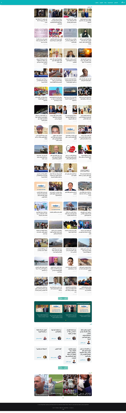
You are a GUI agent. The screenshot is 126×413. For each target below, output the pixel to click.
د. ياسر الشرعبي (83, 359)
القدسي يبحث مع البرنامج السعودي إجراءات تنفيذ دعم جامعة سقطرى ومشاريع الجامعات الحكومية (71, 315)
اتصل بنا (54, 407)
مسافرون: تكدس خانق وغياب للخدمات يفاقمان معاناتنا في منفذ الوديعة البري (85, 213)
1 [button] (65, 320)
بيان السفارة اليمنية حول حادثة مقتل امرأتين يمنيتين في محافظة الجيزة (85, 175)
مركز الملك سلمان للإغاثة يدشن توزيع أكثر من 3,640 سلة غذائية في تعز (85, 193)
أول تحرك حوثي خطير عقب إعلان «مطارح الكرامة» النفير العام (85, 79)
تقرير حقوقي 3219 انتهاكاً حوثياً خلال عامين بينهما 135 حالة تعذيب (41, 20)
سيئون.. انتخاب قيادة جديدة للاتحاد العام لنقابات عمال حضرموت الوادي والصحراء (71, 20)
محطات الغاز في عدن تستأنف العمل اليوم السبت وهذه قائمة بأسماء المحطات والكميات (70, 213)
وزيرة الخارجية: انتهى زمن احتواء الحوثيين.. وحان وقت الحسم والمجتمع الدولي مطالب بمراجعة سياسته (85, 41)
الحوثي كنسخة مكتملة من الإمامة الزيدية (42, 330)
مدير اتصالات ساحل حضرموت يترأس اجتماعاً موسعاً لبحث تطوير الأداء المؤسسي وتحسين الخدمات (41, 288)
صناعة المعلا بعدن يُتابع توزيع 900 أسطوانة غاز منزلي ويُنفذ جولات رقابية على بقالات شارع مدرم (70, 289)
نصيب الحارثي (82, 342)
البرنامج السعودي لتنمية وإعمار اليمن (83, 303)
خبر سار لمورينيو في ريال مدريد (41, 394)
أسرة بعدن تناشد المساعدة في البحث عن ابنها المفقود (71, 267)
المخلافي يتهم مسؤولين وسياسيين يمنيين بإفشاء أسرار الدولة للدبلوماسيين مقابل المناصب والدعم (56, 138)
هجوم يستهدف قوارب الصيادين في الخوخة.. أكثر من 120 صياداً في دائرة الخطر (41, 268)
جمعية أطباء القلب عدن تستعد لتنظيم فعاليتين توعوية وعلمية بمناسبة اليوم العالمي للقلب (70, 157)
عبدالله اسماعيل (39, 338)
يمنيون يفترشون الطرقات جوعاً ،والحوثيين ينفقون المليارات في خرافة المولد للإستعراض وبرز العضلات (71, 353)
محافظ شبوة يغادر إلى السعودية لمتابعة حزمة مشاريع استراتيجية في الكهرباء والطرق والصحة (70, 80)
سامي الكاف (68, 338)
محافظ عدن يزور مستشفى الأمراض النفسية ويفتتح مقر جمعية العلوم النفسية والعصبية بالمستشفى (56, 21)
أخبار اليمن (116, 2)
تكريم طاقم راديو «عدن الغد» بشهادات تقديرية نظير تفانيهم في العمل (85, 232)
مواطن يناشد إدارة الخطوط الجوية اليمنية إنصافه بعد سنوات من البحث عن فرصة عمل (56, 98)
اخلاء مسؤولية (61, 407)
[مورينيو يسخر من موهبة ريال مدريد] (56, 385)
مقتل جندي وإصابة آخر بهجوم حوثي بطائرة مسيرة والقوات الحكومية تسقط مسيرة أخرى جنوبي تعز (41, 61)
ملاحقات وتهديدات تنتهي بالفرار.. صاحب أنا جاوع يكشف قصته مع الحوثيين (85, 268)
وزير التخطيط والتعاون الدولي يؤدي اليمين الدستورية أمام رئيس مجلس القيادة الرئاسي (85, 117)
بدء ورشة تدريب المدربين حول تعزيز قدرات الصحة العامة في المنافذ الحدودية (41, 80)
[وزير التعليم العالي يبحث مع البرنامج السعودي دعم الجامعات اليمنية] (84, 309)
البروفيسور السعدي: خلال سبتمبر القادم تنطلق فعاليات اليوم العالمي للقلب (56, 60)
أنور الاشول (39, 357)
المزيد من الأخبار (63, 298)
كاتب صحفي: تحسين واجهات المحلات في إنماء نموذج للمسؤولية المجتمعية (85, 250)
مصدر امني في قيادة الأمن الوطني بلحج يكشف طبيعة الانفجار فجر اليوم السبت (57, 250)
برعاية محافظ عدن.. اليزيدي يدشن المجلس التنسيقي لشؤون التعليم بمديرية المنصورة (56, 193)
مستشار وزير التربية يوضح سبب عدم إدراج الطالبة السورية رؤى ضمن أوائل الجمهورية (70, 117)
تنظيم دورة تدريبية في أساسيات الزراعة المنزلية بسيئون (70, 231)
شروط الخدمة (57, 407)
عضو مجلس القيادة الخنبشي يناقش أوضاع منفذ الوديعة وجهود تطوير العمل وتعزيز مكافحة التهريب (42, 194)
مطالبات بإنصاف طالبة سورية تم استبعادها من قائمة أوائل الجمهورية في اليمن (56, 117)
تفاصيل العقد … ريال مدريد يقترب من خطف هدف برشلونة (85, 393)
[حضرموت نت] (123, 2)
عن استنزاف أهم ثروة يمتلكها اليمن (56, 330)
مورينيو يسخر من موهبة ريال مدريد (56, 393)
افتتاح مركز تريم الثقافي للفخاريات (56, 212)
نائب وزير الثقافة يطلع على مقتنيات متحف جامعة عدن (42, 249)
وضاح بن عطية (53, 357)
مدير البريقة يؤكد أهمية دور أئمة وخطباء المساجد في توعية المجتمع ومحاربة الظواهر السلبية (56, 80)
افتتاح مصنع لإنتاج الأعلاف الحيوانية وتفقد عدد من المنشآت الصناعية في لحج (85, 288)
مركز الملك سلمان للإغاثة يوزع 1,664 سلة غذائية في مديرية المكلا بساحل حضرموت (41, 213)
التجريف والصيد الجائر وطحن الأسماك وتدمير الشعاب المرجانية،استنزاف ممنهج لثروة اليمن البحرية (85, 334)
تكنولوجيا (101, 2)
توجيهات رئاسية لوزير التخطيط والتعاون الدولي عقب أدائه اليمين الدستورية (85, 20)
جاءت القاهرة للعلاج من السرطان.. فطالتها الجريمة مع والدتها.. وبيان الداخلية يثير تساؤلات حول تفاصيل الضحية (41, 118)
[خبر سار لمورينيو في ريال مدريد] (41, 385)
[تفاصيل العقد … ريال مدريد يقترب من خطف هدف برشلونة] (85, 385)
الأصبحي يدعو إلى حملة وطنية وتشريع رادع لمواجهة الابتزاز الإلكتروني (71, 60)
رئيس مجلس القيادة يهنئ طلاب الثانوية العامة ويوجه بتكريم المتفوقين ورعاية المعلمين (56, 157)
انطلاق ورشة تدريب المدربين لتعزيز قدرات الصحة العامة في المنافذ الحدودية (41, 175)
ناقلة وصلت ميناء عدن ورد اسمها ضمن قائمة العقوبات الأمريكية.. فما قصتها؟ (70, 98)
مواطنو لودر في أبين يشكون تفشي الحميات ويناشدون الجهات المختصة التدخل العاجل (56, 232)
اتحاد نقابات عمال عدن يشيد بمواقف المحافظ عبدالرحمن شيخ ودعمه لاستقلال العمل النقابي (85, 137)
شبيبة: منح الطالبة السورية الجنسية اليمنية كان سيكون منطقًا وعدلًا (85, 157)
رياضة (105, 2)
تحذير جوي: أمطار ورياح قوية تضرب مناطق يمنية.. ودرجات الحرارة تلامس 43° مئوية (85, 60)
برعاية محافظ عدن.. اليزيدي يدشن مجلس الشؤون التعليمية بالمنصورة (41, 98)
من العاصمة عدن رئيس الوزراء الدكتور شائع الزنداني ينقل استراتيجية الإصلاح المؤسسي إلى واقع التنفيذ (85, 352)
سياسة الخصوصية (66, 407)
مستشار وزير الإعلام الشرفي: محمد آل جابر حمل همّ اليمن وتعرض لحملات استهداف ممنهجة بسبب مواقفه (42, 315)
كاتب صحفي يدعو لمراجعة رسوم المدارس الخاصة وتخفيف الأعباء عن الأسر (56, 288)
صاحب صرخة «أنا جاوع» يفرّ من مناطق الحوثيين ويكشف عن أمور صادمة (41, 137)
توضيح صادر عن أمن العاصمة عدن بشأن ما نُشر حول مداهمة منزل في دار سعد (41, 40)
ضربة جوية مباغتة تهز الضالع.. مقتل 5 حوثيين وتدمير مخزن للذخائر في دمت (71, 250)
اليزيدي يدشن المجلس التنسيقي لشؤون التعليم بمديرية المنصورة (56, 39)
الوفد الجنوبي (58, 349)
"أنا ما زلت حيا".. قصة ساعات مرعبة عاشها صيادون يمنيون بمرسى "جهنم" (42, 157)
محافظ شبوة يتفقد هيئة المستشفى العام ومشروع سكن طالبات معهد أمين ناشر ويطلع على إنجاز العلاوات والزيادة (56, 316)
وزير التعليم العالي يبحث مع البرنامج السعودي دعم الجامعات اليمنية (85, 315)
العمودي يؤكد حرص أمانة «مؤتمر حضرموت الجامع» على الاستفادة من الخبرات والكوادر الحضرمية (56, 175)
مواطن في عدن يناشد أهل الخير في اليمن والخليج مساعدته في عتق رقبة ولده (70, 40)
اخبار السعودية (110, 2)
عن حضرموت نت (71, 407)
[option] (84, 311)
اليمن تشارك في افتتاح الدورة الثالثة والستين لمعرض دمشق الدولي (71, 137)
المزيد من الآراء (63, 368)
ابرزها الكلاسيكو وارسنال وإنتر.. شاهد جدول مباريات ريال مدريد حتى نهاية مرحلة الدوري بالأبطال (70, 392)
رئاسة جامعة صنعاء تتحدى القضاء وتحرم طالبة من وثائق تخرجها (85, 97)
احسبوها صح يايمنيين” (41, 349)
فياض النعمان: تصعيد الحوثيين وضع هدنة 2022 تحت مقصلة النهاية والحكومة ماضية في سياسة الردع (56, 269)
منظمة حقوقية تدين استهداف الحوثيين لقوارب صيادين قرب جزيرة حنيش (41, 232)
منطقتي (97, 2)
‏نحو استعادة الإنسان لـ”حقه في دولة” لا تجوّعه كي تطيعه (71, 331)
